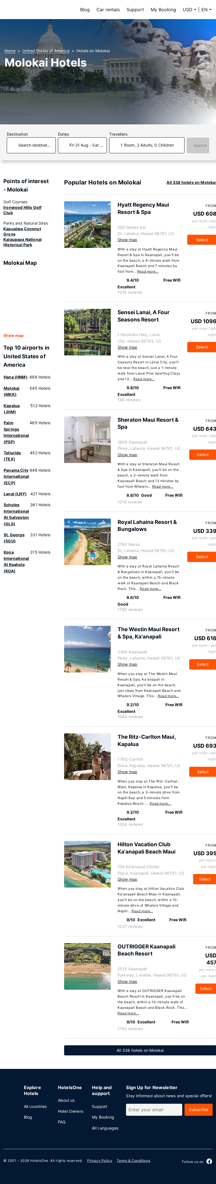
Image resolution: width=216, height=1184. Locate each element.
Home (9, 50)
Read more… (148, 271)
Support (135, 9)
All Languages (105, 1128)
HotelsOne (39, 1160)
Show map (13, 335)
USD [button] (187, 9)
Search (200, 145)
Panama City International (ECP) (16, 476)
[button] (206, 9)
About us (66, 1100)
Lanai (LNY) (15, 493)
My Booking (163, 9)
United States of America (45, 50)
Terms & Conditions (133, 1160)
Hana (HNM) (16, 377)
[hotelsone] (39, 9)
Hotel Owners (70, 1111)
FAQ (62, 1121)
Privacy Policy (99, 1160)
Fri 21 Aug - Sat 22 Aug (88, 145)
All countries (35, 1106)
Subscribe (198, 1109)
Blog (85, 9)
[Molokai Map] (27, 300)
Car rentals (108, 9)
